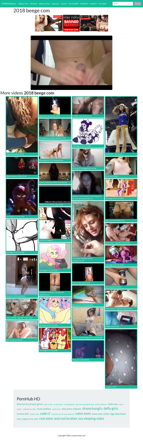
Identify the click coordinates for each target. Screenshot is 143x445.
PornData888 (73, 4)
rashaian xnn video (29, 409)
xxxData (64, 4)
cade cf (45, 413)
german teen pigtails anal (85, 404)
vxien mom (83, 413)
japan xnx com (30, 418)
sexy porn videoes (71, 408)
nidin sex (113, 404)
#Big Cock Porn (44, 4)
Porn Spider (103, 4)
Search (137, 4)
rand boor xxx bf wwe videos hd (62, 414)
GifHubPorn (84, 4)
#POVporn (33, 4)
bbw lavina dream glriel (30, 404)
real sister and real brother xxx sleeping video (71, 418)
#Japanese (55, 4)
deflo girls (111, 408)
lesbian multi (34, 414)
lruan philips (44, 408)
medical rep (56, 409)
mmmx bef (23, 413)
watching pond (69, 404)
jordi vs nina (48, 404)
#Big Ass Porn (23, 4)
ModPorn (93, 4)
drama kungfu (92, 408)
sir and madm (58, 404)
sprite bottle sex (101, 404)
